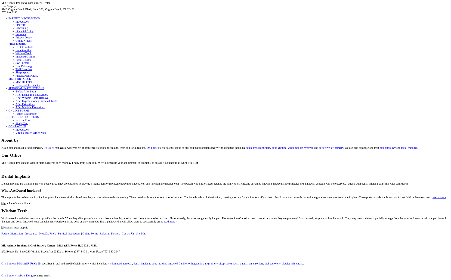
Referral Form (23, 120)
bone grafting (279, 147)
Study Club (22, 123)
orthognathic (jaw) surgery (203, 263)
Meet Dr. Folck (24, 81)
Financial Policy (24, 31)
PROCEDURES (17, 43)
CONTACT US (17, 126)
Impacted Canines (25, 56)
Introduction (22, 21)
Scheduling (22, 27)
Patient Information (12, 233)
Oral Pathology (24, 66)
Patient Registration (26, 113)
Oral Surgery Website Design (17, 275)
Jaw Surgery (22, 62)
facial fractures (409, 147)
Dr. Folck (49, 147)
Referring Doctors (110, 233)
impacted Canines (178, 263)
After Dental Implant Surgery (32, 94)
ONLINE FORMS (19, 110)
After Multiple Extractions (30, 107)
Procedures (31, 233)
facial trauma (240, 263)
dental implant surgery (258, 147)
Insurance (21, 34)
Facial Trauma (23, 59)
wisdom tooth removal (300, 147)
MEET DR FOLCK (19, 78)
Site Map (141, 233)
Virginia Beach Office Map (31, 132)
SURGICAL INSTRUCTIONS (26, 88)
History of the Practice (28, 85)
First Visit (21, 24)
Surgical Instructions (69, 233)
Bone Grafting (24, 50)
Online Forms (90, 233)
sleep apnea (225, 263)
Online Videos (24, 40)
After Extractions (25, 104)
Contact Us (128, 233)
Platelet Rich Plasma (27, 75)
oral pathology (388, 147)
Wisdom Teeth (24, 53)
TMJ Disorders (24, 69)
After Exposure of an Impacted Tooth (36, 101)
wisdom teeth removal (120, 263)
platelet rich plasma (292, 263)
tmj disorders (256, 263)
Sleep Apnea (23, 72)
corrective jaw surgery (331, 147)
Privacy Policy (24, 37)
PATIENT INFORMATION (24, 18)
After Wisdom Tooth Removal (32, 97)
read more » (439, 197)
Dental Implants (24, 47)
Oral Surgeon (20, 263)
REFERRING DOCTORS (23, 116)
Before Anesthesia (26, 91)
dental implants (142, 263)
